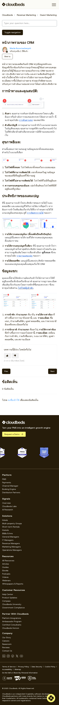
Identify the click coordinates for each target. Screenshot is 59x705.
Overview (6, 503)
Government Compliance (13, 607)
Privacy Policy (23, 667)
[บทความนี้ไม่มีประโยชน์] (15, 355)
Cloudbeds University (11, 604)
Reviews (6, 647)
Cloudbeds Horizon (10, 628)
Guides (5, 567)
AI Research (7, 509)
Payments (6, 482)
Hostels (5, 530)
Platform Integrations (11, 618)
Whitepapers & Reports (12, 584)
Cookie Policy (50, 667)
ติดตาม (7, 56)
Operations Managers (12, 550)
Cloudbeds (7, 15)
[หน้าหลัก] (13, 4)
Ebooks (5, 570)
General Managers (10, 536)
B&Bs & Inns (7, 533)
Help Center (7, 594)
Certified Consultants (11, 624)
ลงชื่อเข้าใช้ (13, 400)
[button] (54, 5)
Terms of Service (9, 667)
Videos (5, 577)
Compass (6, 601)
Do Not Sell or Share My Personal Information (20, 673)
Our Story (6, 637)
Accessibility (7, 669)
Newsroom (7, 644)
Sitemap (18, 669)
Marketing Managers (11, 546)
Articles (5, 564)
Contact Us (7, 651)
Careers (5, 641)
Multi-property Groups (12, 523)
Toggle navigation (12, 32)
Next (52, 371)
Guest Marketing (48, 15)
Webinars (6, 580)
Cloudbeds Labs (9, 506)
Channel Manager (10, 486)
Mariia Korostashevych (20, 48)
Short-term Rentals (11, 527)
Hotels (5, 520)
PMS (4, 479)
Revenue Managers (11, 543)
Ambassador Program (12, 621)
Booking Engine (9, 489)
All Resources (8, 560)
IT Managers (7, 540)
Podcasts (6, 574)
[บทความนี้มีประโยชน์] (7, 355)
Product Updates (9, 597)
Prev (6, 371)
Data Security (37, 667)
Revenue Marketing (26, 15)
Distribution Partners (11, 492)
